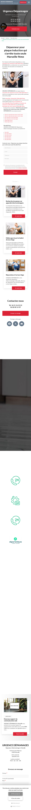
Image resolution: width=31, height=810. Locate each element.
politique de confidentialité (23, 168)
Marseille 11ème (8, 135)
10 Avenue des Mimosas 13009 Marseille (15, 24)
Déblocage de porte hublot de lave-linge (15, 239)
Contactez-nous (23, 2)
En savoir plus (18, 216)
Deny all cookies (16, 798)
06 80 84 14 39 (15, 21)
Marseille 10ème (8, 133)
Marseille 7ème (8, 136)
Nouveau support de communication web (10, 720)
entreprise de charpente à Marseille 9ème (12, 63)
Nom (3, 780)
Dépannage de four (9, 120)
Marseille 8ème (8, 138)
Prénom (4, 773)
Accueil (2, 38)
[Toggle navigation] (29, 2)
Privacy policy (16, 806)
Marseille (7, 132)
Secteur (7, 38)
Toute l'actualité (20, 734)
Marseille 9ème (14, 38)
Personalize (16, 803)
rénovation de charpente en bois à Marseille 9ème (14, 92)
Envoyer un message (15, 313)
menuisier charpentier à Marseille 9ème (15, 98)
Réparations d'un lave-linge (15, 275)
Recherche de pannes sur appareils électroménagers (15, 202)
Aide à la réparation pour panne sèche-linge (14, 114)
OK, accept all (16, 793)
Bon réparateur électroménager (11, 117)
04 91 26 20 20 (15, 19)
